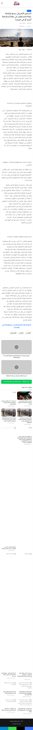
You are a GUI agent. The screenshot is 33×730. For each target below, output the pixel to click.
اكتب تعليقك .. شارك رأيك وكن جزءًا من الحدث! (16, 381)
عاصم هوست (15, 723)
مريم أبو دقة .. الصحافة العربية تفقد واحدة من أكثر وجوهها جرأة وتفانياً (24, 710)
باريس (21, 333)
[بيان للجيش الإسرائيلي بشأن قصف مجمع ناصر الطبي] (8, 686)
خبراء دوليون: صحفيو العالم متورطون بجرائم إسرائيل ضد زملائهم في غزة (25, 693)
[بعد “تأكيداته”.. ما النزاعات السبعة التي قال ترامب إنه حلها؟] (8, 703)
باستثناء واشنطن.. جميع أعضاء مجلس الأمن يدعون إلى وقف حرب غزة (8, 675)
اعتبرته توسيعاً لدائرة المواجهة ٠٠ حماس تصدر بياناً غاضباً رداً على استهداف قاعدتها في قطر (9, 420)
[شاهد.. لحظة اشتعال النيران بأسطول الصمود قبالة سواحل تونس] (24, 396)
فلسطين (13, 333)
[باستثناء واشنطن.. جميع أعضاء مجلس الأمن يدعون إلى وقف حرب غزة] (8, 612)
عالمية (29, 10)
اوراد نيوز (28, 26)
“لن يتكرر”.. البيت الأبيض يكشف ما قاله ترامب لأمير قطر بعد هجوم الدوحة (8, 403)
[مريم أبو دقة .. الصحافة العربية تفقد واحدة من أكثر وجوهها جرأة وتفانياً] (24, 703)
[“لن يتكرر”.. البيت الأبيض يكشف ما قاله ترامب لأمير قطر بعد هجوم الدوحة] (8, 396)
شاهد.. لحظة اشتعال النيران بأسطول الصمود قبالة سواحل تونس (25, 403)
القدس (28, 333)
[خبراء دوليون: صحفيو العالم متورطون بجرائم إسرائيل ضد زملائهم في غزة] (24, 686)
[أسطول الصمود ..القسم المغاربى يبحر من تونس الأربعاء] (8, 486)
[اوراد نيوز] (16, 3)
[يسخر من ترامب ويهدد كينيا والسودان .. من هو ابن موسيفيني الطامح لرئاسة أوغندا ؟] (24, 612)
